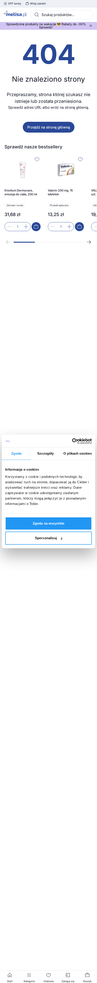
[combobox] (61, 14)
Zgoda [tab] (16, 453)
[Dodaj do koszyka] (36, 226)
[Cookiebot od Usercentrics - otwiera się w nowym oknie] (72, 441)
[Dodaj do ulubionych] (37, 159)
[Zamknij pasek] (90, 25)
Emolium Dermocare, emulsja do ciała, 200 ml (21, 192)
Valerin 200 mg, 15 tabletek (60, 192)
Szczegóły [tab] (45, 453)
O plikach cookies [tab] (77, 453)
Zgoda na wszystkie (48, 523)
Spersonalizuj (46, 538)
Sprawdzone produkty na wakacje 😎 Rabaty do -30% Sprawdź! (46, 26)
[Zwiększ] (25, 226)
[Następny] (88, 242)
